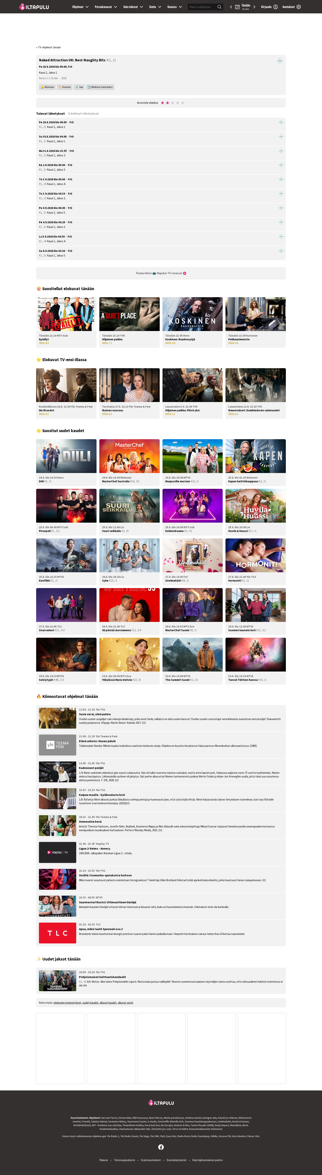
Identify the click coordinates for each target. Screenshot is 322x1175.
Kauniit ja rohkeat (227, 1117)
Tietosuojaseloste (124, 1160)
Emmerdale (125, 1117)
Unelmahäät (224, 1121)
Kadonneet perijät (91, 768)
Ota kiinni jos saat (161, 1129)
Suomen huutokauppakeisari (201, 1121)
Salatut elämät (99, 1121)
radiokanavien (84, 1136)
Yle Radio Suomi (129, 1136)
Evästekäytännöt (177, 1160)
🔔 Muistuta (47, 87)
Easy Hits (171, 1136)
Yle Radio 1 (113, 1136)
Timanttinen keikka (133, 1125)
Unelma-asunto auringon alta (201, 1117)
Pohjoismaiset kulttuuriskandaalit (102, 977)
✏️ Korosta (65, 87)
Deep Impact (222, 1125)
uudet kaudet (90, 1002)
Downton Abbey (117, 1121)
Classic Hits (253, 1136)
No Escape (167, 1125)
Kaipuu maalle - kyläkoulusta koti (102, 795)
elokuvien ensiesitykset (67, 1002)
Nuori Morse (155, 1117)
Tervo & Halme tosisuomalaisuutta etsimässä (197, 1129)
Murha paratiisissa (174, 1117)
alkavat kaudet (108, 1002)
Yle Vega (144, 1136)
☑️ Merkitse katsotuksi (100, 87)
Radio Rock (183, 1136)
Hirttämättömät (82, 1125)
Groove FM (225, 1136)
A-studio (152, 1121)
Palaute (103, 1160)
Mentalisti (235, 1125)
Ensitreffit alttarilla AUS (171, 1121)
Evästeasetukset (151, 1160)
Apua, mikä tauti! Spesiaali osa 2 (101, 929)
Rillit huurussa (140, 1117)
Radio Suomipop (200, 1136)
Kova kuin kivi (152, 1125)
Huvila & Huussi (240, 1121)
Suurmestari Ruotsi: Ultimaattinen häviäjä (107, 902)
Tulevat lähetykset (50, 113)
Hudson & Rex (181, 1125)
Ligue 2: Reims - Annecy (94, 848)
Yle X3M (154, 1136)
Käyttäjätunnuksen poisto (207, 1160)
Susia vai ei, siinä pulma (95, 714)
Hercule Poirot (109, 1117)
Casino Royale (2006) (202, 1125)
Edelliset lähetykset (83, 113)
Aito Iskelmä (239, 1136)
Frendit (86, 1121)
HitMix (214, 1136)
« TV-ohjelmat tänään (48, 47)
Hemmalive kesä (90, 821)
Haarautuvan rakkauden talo (134, 1129)
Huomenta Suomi (136, 1121)
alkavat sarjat (125, 1002)
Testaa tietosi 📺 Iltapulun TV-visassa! (159, 273)
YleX (162, 1136)
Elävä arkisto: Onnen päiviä (97, 741)
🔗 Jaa (79, 87)
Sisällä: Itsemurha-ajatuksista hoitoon (105, 875)
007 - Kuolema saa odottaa (106, 1125)
